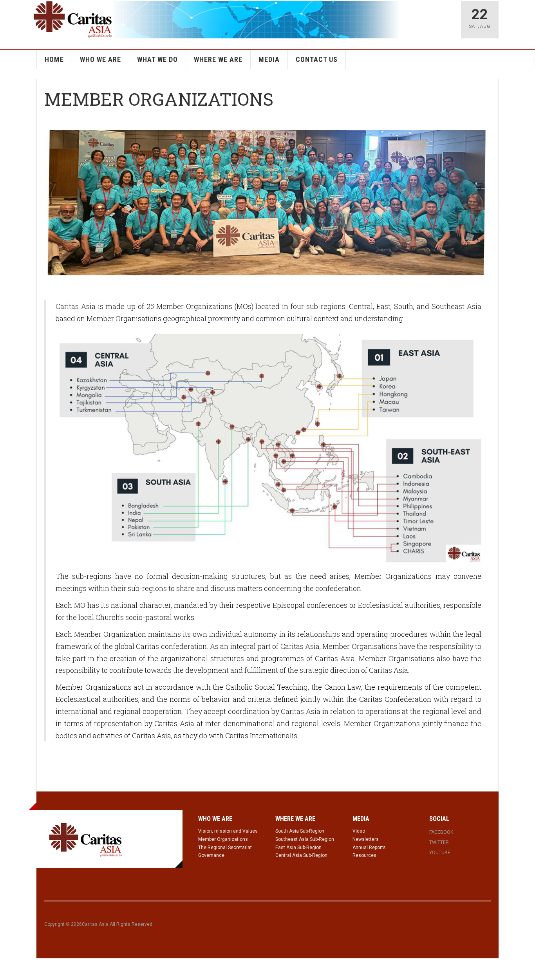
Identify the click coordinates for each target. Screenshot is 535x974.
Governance (211, 855)
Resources (364, 855)
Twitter (439, 842)
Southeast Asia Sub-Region (304, 839)
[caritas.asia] (85, 839)
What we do (157, 59)
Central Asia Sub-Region (301, 855)
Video (358, 831)
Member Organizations (223, 839)
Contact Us (317, 59)
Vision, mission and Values (228, 831)
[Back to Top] (7, 966)
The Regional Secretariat (225, 847)
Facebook (441, 832)
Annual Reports (369, 847)
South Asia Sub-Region (299, 831)
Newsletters (365, 839)
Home (54, 59)
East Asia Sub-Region (298, 847)
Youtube (439, 852)
